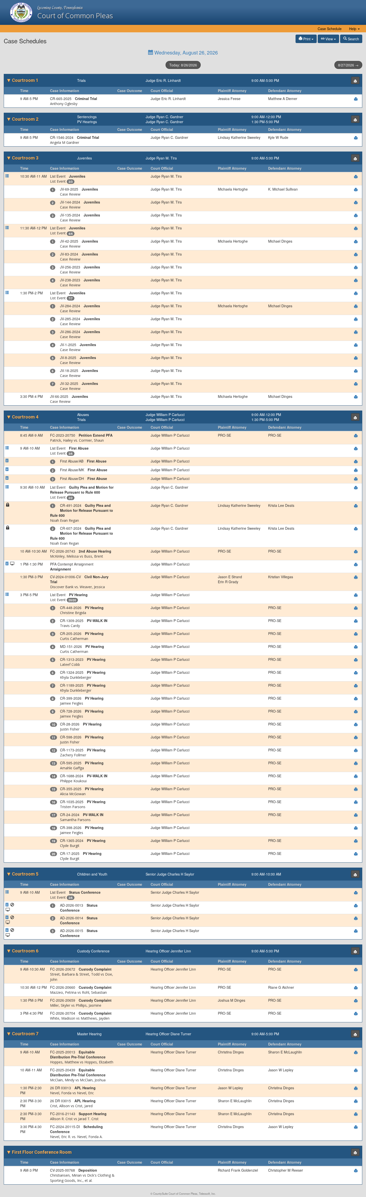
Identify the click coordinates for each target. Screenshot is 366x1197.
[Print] (355, 80)
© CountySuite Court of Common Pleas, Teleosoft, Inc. (183, 1194)
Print (306, 38)
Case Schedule (330, 28)
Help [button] (353, 28)
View (329, 38)
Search (353, 38)
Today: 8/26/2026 (183, 64)
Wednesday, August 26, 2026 (185, 52)
